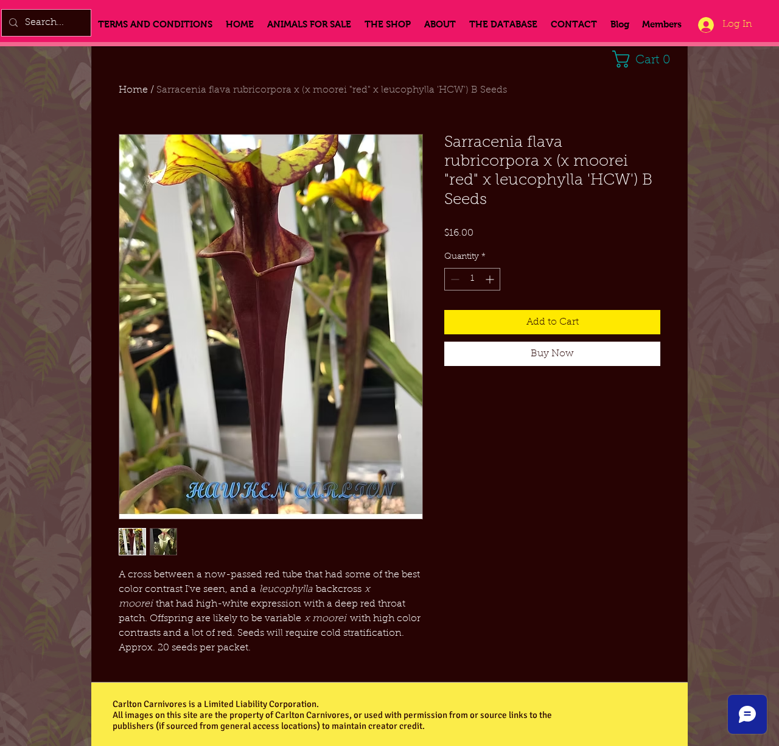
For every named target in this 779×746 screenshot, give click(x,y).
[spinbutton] (472, 279)
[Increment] (490, 279)
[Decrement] (453, 279)
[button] (645, 59)
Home (133, 90)
